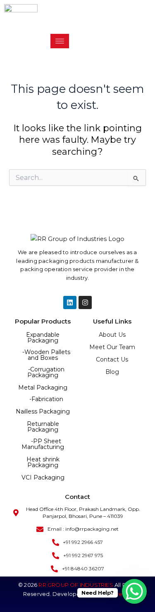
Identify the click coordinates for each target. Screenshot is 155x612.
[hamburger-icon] (59, 41)
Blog (112, 372)
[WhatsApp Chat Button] (134, 591)
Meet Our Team (112, 347)
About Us (112, 334)
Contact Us (112, 359)
